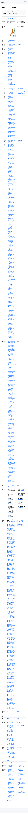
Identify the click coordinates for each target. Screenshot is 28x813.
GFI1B (13, 584)
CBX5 (14, 541)
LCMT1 (13, 606)
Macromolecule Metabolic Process (11, 793)
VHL (8, 703)
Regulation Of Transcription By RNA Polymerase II (11, 160)
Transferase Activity (10, 111)
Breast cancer (11, 486)
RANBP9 (12, 650)
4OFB (13, 756)
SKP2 (13, 660)
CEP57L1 (9, 549)
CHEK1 (12, 549)
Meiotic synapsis (11, 341)
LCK (11, 606)
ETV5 (13, 577)
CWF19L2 (9, 562)
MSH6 (11, 619)
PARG (11, 629)
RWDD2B (9, 659)
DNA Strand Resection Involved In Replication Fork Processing (11, 314)
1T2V (10, 749)
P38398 (12, 744)
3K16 (13, 752)
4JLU (10, 756)
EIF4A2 (11, 572)
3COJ (10, 751)
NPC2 (13, 625)
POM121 (8, 638)
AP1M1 (8, 527)
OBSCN (8, 629)
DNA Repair (10, 144)
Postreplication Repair (11, 148)
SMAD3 (11, 662)
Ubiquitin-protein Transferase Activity (11, 104)
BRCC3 (8, 537)
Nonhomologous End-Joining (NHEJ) (11, 386)
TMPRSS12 (9, 678)
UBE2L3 (12, 697)
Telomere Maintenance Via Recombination (21, 790)
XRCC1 (8, 706)
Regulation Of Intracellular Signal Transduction (21, 768)
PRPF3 (11, 645)
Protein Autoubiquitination (11, 290)
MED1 (8, 616)
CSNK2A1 (13, 556)
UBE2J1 (12, 695)
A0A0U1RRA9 (10, 722)
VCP (14, 702)
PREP (12, 642)
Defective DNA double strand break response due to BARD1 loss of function (11, 433)
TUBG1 (11, 689)
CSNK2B (8, 558)
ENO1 (10, 575)
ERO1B (11, 576)
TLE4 (11, 677)
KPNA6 (11, 604)
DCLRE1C (11, 563)
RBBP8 (8, 652)
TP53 (11, 681)
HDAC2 (11, 590)
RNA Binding (10, 101)
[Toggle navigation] (25, 2)
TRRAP (8, 686)
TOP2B (8, 681)
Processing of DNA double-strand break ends (12, 393)
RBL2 (14, 652)
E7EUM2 (8, 743)
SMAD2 (8, 662)
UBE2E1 (8, 694)
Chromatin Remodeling (10, 156)
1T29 (13, 748)
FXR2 (8, 584)
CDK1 (8, 546)
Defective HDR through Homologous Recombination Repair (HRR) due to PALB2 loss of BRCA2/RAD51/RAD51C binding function (11, 461)
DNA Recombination (11, 154)
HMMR (18, 523)
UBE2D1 (11, 691)
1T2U (8, 749)
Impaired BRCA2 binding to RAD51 (11, 468)
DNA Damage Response (11, 174)
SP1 (14, 667)
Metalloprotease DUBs (11, 357)
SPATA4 (8, 668)
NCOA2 (10, 621)
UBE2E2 (12, 694)
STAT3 (11, 671)
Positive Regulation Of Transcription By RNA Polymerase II (11, 278)
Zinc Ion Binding (11, 108)
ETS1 (10, 577)
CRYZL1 (11, 555)
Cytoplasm (10, 63)
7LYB (13, 759)
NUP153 (12, 628)
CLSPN (11, 550)
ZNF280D (9, 707)
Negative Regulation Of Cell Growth (11, 217)
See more (8, 800)
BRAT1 (8, 536)
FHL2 (8, 582)
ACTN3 (11, 523)
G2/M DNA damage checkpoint (10, 414)
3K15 (10, 752)
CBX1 (11, 541)
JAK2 (10, 601)
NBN (8, 621)
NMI (11, 625)
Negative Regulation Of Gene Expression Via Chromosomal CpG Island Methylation (11, 238)
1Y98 (13, 749)
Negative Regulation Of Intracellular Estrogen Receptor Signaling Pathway (11, 223)
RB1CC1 (18, 525)
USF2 (11, 700)
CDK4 (13, 546)
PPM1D (18, 524)
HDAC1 (8, 590)
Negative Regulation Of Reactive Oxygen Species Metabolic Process (11, 336)
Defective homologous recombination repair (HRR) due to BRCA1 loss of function (11, 441)
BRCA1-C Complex (10, 80)
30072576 (23, 490)
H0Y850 (12, 743)
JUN (13, 601)
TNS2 (13, 678)
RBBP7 (13, 651)
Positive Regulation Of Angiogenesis (11, 258)
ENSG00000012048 (11, 718)
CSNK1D (8, 556)
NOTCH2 (22, 523)
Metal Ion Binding (11, 119)
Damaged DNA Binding (11, 95)
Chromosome (11, 62)
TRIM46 (12, 684)
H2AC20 (8, 588)
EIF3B (8, 572)
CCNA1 (12, 542)
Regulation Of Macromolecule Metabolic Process (11, 788)
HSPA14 (13, 595)
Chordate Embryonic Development (10, 232)
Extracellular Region (20, 41)
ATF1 (14, 528)
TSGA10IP (9, 688)
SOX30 (10, 667)
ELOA (8, 575)
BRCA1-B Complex (10, 77)
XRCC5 (11, 706)
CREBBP (13, 554)
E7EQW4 (13, 742)
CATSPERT (12, 540)
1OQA (8, 748)
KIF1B (14, 603)
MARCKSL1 (9, 615)
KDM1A (11, 603)
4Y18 (10, 757)
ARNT (8, 528)
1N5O (13, 747)
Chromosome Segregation (11, 177)
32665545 (20, 495)
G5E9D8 (22, 724)
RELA (11, 654)
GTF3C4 (8, 586)
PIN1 (11, 634)
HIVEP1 (12, 593)
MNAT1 (11, 617)
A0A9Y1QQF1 (10, 731)
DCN (8, 564)
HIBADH (8, 593)
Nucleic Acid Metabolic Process (10, 769)
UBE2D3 (12, 693)
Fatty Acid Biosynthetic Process (10, 171)
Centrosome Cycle (10, 185)
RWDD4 (12, 659)
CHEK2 (8, 550)
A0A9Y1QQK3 (10, 734)
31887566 (21, 507)
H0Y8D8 (8, 744)
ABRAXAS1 (9, 521)
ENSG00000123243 (21, 718)
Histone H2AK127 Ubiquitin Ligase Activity (11, 131)
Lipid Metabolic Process (11, 164)
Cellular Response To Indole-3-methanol (11, 306)
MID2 (14, 616)
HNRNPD (13, 594)
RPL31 (8, 656)
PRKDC (12, 643)
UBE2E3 (8, 695)
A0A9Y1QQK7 (10, 735)
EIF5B (8, 573)
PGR (13, 630)
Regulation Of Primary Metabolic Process (11, 797)
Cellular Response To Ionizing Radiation (11, 303)
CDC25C (12, 545)
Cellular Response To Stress (10, 783)
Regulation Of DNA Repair (11, 146)
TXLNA (11, 690)
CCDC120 (9, 542)
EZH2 (8, 578)
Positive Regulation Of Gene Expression (11, 210)
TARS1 (10, 673)
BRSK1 (8, 538)
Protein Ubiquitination (11, 213)
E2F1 (8, 571)
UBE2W (8, 699)
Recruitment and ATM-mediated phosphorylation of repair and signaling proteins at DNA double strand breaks (11, 372)
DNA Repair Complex (10, 82)
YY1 (14, 706)
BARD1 (8, 534)
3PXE (10, 755)
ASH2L (11, 528)
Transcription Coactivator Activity (10, 99)
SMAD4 (8, 663)
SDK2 (8, 660)
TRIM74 (12, 685)
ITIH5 (21, 18)
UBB (14, 690)
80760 (18, 711)
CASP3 (8, 540)
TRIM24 (8, 684)
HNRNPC (9, 594)
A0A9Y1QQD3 (10, 730)
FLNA (12, 582)
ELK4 (13, 573)
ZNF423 (8, 708)
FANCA (12, 580)
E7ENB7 (8, 742)
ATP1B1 (10, 529)
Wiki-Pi (3, 2)
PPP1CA (12, 639)
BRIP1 (11, 537)
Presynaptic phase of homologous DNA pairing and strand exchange (11, 398)
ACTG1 (8, 523)
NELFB (11, 623)
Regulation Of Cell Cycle (11, 287)
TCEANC (8, 676)
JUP (13, 602)
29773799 (10, 505)
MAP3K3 (13, 612)
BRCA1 (11, 18)
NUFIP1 (8, 628)
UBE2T (11, 698)
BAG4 (18, 520)
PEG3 (8, 630)
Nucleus (9, 60)
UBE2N (8, 698)
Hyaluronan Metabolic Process (20, 140)
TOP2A (10, 680)
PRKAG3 (9, 643)
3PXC (13, 753)
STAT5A (8, 672)
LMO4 (8, 608)
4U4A (8, 757)
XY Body (10, 58)
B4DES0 (8, 740)
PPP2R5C (9, 642)
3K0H (13, 751)
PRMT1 (8, 645)
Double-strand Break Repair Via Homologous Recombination (11, 141)
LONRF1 (11, 608)
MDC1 (13, 615)
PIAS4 (8, 633)
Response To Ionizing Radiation (11, 199)
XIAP (13, 704)
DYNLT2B (13, 569)
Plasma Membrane (10, 65)
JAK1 (8, 601)
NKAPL (8, 625)
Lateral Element (11, 52)
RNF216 (8, 655)
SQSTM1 (12, 668)
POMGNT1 (13, 638)
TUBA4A (13, 688)
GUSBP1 (12, 586)
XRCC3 (22, 525)
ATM (8, 529)
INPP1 (10, 598)
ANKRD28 (9, 525)
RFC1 (14, 654)
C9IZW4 (12, 740)
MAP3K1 (13, 611)
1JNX (10, 747)
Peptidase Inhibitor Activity (21, 93)
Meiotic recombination (11, 422)
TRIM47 (8, 685)
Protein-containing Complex (12, 72)
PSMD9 (11, 647)
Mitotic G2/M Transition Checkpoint (10, 244)
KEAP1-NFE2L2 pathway (11, 473)
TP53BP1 (9, 682)
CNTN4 (8, 552)
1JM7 (8, 747)
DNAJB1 (8, 568)
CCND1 (8, 545)
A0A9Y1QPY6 (10, 727)
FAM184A (9, 580)
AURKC (11, 532)
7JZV (10, 759)
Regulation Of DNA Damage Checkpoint (11, 330)
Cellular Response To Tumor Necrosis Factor (11, 298)
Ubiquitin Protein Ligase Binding (11, 115)
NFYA (11, 624)
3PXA (8, 753)
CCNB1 (11, 543)
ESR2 (21, 521)
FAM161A (11, 578)
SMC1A (13, 664)
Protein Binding (11, 106)
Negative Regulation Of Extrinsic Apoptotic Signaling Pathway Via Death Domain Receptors (11, 322)
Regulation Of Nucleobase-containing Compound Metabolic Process (11, 775)
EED (13, 571)
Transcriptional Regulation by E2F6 (11, 419)
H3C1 (14, 589)
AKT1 (8, 524)
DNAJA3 (12, 567)
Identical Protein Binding (11, 117)
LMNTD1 (11, 607)
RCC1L (8, 654)
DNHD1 (12, 568)
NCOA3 (8, 623)
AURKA (8, 532)
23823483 (21, 502)
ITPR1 (8, 599)
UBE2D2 (8, 693)
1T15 (11, 748)
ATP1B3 (8, 530)
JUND (10, 602)
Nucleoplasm (10, 61)
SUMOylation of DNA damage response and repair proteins (11, 344)
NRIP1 (8, 626)
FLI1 (10, 582)
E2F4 (10, 571)
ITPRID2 (11, 599)
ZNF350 (12, 707)
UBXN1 (8, 700)
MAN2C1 (8, 611)
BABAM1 (9, 533)
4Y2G (13, 757)
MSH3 (8, 619)
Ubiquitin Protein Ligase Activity (11, 121)
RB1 (8, 651)
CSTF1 (12, 558)
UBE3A (11, 699)
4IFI (13, 755)
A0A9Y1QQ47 (10, 729)
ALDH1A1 (11, 524)
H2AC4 (11, 588)
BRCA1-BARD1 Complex (11, 69)
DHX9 (11, 565)
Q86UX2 (18, 725)
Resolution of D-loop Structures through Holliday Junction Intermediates (11, 380)
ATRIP (14, 530)
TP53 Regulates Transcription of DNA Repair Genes (11, 404)
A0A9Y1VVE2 (10, 739)
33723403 (20, 499)
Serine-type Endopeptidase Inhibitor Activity (21, 90)
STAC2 (11, 669)
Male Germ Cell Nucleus (11, 56)
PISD (13, 634)
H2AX (8, 589)
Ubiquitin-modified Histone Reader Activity (11, 125)
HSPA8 (8, 597)
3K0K (8, 752)
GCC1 (10, 584)
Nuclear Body (11, 67)
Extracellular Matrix (20, 43)
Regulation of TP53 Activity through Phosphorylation (11, 409)
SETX (10, 660)
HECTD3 (8, 591)
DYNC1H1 (9, 569)
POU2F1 (8, 639)
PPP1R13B (13, 641)
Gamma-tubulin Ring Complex (11, 54)
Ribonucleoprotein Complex (11, 85)
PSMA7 (8, 647)
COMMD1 (9, 554)
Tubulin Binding (11, 109)
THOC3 (8, 677)
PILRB (8, 634)
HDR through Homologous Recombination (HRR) (11, 353)
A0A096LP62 (19, 722)
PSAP (8, 646)
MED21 (11, 616)
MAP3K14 (9, 612)
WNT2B (13, 703)
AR (14, 527)
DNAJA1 (8, 567)
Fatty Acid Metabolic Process (10, 167)
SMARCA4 (9, 664)
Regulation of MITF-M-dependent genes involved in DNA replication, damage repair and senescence (11, 479)
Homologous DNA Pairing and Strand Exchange (11, 389)
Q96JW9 (22, 725)
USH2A (8, 702)
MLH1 (8, 617)
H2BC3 (10, 589)
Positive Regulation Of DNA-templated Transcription (11, 272)
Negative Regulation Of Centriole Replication (11, 283)
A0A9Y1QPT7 (10, 726)
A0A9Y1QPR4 (10, 725)
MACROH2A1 (9, 610)
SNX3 (13, 665)
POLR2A (11, 636)
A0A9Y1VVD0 (10, 738)
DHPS (8, 565)
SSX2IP (8, 669)
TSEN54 (12, 686)
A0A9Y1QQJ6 (10, 733)
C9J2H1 (18, 724)
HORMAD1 (9, 595)
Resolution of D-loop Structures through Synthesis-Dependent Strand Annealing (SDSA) (12, 363)
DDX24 (10, 564)
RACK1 (11, 649)
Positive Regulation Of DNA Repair (11, 254)
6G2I (8, 759)
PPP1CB (8, 641)
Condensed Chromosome (11, 46)
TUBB (8, 689)
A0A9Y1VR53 (9, 737)
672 (7, 711)
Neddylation (10, 416)
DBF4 (8, 563)
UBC (8, 691)
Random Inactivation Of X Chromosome (11, 293)
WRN (8, 704)
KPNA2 (8, 604)
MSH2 (14, 617)
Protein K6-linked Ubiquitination (11, 309)
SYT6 (8, 673)
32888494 (10, 510)
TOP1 (8, 680)
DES (13, 564)
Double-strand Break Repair (11, 151)
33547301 (13, 492)
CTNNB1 (8, 560)
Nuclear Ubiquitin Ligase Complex (11, 43)
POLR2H (8, 637)
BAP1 (12, 533)
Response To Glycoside (21, 777)
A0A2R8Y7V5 (9, 724)
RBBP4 (10, 651)
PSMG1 (8, 649)
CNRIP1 (8, 551)
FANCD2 (8, 581)
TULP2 (8, 690)
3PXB (10, 753)
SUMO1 (12, 672)
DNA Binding (10, 93)
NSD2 (11, 626)
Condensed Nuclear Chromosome (11, 49)
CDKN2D (11, 547)
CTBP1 (8, 559)
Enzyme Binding (11, 113)
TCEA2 (11, 675)
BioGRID (10, 13)
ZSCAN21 (12, 708)
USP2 (11, 702)
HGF (12, 591)
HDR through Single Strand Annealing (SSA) (11, 349)
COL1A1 (12, 552)
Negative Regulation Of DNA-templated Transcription (11, 266)
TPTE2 (12, 682)
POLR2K (12, 637)
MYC (10, 620)
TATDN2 (8, 675)
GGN (8, 585)
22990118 (20, 11)
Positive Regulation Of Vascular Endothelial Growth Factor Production (11, 204)
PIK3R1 (11, 633)
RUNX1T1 (12, 658)
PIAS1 (11, 632)
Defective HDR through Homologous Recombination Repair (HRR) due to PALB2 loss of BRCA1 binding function (11, 450)
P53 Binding (10, 92)
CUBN (12, 560)
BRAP (11, 534)
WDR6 (10, 703)
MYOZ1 (12, 620)
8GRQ (8, 760)
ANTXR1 (13, 525)
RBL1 (11, 652)
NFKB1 (8, 624)
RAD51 (8, 650)
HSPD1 (11, 597)
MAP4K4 (8, 614)
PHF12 (8, 632)
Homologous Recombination (11, 229)
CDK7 (8, 547)
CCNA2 (8, 543)
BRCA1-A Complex (10, 74)
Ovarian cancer (11, 485)
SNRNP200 (9, 665)
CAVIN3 (8, 541)
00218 (8, 715)
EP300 (13, 575)
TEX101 (12, 676)
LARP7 (8, 606)
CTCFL (11, 559)
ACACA (13, 521)
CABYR (11, 538)
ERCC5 (8, 576)
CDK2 (10, 546)
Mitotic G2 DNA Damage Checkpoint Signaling (11, 181)
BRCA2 (11, 536)
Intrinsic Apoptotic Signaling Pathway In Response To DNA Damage (11, 194)
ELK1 (11, 573)
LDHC (8, 607)
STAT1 (8, 671)
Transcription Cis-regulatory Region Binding (11, 90)
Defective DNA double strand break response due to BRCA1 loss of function (11, 427)
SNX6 (8, 667)
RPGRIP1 (12, 655)
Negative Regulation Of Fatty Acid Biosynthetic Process (11, 249)
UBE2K (8, 697)
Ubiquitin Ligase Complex (11, 41)
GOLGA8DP (11, 585)
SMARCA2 (12, 663)
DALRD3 (13, 562)
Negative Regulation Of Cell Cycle (11, 262)
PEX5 (11, 630)
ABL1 (11, 520)
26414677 (10, 503)
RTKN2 (11, 656)
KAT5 (8, 603)
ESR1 (8, 577)
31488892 (10, 499)
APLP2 (11, 527)
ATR (11, 530)
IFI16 (8, 598)
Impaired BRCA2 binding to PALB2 (11, 470)
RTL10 (8, 658)
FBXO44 (12, 581)
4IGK (8, 756)
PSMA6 (11, 646)
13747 (18, 715)
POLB (8, 636)
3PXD (8, 755)
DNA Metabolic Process (11, 780)
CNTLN (11, 551)
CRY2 (8, 555)
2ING (8, 751)
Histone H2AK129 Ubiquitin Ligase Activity (11, 135)
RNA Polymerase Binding (11, 128)
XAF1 (10, 704)
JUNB (8, 602)
